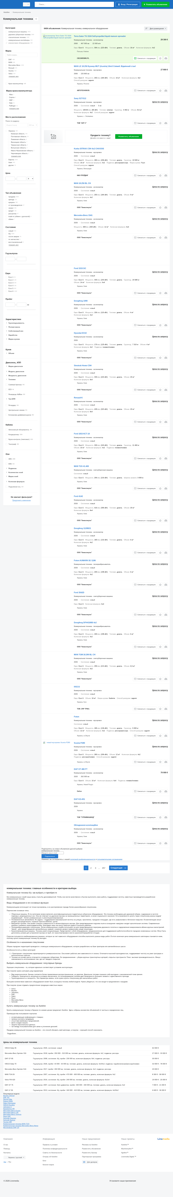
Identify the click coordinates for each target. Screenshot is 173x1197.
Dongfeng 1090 (81, 301)
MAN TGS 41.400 (81, 466)
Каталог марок (48, 1165)
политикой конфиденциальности (82, 859)
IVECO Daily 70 (10, 1064)
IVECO (77, 687)
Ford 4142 (78, 496)
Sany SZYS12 (80, 98)
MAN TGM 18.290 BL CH (84, 655)
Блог (44, 1161)
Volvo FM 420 (10, 1080)
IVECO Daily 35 (10, 1048)
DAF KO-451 (79, 799)
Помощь (7, 1149)
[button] (160, 58)
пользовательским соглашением (109, 859)
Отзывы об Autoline (50, 1157)
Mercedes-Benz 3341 (83, 215)
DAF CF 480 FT (80, 769)
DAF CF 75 (9, 1085)
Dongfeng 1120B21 (82, 528)
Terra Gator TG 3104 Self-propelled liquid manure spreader (100, 36)
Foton (76, 717)
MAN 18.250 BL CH (82, 183)
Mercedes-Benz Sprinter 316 (15, 1053)
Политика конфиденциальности (55, 1149)
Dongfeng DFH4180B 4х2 (85, 623)
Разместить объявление (129, 136)
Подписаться (50, 856)
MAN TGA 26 (10, 1074)
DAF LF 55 (9, 1090)
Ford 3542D (79, 593)
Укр (5, 1162)
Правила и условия (50, 1145)
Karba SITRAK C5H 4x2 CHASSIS (89, 149)
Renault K (78, 398)
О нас (6, 1145)
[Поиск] (37, 4)
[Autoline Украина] (12, 4)
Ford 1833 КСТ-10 (82, 434)
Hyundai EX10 (80, 333)
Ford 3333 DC (80, 268)
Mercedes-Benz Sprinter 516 (15, 1069)
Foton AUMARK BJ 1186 (85, 560)
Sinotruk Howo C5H (83, 366)
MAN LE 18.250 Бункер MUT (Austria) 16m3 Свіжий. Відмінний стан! (105, 66)
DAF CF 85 (9, 1058)
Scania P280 (79, 743)
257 (103, 868)
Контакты (7, 1153)
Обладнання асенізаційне (86, 825)
